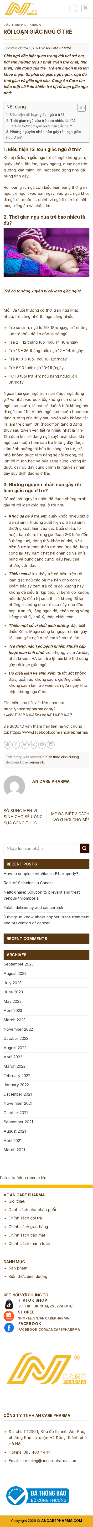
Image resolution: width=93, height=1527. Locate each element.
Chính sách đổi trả (25, 1218)
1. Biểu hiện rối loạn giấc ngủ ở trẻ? (35, 115)
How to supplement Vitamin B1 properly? (41, 873)
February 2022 (17, 1075)
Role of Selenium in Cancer (28, 882)
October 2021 (16, 1112)
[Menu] (73, 8)
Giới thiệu (17, 1201)
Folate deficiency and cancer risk (33, 907)
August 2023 (15, 973)
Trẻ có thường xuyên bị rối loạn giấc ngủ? (42, 126)
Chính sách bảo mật (27, 1235)
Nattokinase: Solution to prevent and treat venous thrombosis (42, 895)
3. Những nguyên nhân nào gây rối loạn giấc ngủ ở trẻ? (43, 134)
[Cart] (85, 8)
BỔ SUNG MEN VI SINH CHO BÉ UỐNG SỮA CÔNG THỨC (23, 816)
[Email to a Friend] (33, 745)
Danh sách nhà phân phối (32, 1209)
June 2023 (13, 992)
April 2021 (13, 1140)
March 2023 (15, 1019)
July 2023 (12, 982)
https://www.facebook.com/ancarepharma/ (49, 732)
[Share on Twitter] (25, 745)
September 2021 (18, 1121)
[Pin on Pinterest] (42, 745)
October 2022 (16, 1038)
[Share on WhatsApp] (7, 745)
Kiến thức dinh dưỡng (22, 25)
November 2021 (18, 1103)
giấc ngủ (37, 157)
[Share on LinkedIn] (51, 745)
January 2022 (16, 1084)
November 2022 (18, 1029)
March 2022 (15, 1066)
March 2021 (14, 1149)
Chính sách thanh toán (29, 1243)
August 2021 (15, 1131)
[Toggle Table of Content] (79, 108)
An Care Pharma (58, 48)
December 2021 (18, 1094)
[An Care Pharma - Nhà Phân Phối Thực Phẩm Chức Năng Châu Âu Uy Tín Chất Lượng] (35, 8)
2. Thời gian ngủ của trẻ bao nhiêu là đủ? (41, 121)
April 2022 (13, 1056)
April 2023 (13, 1010)
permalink (36, 762)
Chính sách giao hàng (28, 1226)
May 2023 (12, 1001)
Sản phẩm (18, 1268)
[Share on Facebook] (16, 745)
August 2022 (15, 1047)
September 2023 (19, 964)
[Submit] (84, 848)
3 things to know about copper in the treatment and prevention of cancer (46, 920)
